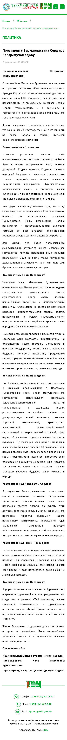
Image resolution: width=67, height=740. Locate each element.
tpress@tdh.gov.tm (40, 711)
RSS (45, 730)
